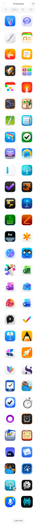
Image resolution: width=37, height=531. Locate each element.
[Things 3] (10, 385)
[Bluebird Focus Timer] (27, 385)
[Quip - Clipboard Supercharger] (27, 435)
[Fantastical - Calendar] (10, 87)
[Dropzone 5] (10, 153)
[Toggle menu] (33, 4)
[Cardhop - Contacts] (27, 37)
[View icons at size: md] (14, 10)
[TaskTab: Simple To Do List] (27, 137)
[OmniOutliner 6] (27, 186)
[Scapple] (10, 103)
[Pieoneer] (10, 319)
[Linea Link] (27, 87)
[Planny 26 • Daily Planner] (10, 54)
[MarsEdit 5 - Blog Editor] (27, 352)
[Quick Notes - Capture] (27, 54)
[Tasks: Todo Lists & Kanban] (27, 319)
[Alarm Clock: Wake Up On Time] (27, 419)
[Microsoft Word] (27, 302)
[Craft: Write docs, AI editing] (10, 352)
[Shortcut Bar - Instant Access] (10, 137)
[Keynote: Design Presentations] (27, 203)
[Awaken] (27, 153)
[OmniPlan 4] (10, 203)
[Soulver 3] (27, 70)
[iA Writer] (10, 170)
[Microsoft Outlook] (27, 286)
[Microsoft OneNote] (10, 286)
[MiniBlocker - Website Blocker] (27, 468)
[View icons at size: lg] (22, 10)
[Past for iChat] (27, 21)
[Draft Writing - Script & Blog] (10, 236)
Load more (18, 520)
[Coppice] (27, 103)
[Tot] (10, 419)
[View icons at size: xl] (31, 10)
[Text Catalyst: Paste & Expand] (10, 21)
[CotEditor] (10, 120)
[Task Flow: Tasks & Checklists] (10, 402)
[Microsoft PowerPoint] (10, 302)
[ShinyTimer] (27, 402)
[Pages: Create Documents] (27, 220)
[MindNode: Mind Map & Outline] (10, 369)
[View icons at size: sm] (6, 10)
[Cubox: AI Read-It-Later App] (10, 452)
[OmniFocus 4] (10, 186)
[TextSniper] (10, 253)
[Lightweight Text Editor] (27, 120)
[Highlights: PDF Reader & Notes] (10, 269)
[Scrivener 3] (27, 369)
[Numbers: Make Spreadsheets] (10, 220)
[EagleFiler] (10, 435)
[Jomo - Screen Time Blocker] (27, 452)
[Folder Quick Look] (27, 253)
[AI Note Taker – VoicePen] (10, 501)
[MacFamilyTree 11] (27, 170)
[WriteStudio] (10, 37)
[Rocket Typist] (10, 70)
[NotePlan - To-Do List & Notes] (27, 236)
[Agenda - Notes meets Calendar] (27, 336)
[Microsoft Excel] (27, 269)
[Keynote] (10, 336)
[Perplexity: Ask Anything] (27, 501)
